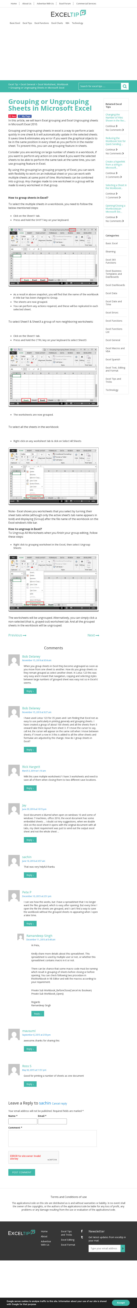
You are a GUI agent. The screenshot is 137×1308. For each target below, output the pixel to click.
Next (91, 635)
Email (42, 1115)
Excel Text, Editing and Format (115, 369)
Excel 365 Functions (111, 261)
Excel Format (68, 1244)
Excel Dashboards (115, 285)
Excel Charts (57, 23)
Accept (121, 1302)
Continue (111, 126)
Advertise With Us (45, 3)
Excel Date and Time (114, 303)
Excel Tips (27, 23)
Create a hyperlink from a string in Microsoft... (115, 164)
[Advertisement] (68, 55)
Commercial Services (86, 3)
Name (13, 1115)
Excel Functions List (114, 330)
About (44, 1236)
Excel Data (111, 293)
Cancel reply (59, 1103)
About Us (26, 3)
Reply (30, 691)
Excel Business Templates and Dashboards (114, 273)
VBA (67, 23)
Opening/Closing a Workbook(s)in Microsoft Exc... (115, 208)
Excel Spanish (113, 359)
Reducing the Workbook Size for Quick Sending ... (116, 141)
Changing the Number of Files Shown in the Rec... (116, 117)
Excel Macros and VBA (115, 350)
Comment (15, 1127)
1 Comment (112, 197)
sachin (45, 1103)
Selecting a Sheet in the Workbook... (116, 187)
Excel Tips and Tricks (113, 380)
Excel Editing (67, 1239)
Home (14, 3)
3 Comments (113, 176)
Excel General (113, 340)
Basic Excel (15, 23)
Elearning (110, 251)
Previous (15, 635)
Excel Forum (65, 3)
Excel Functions (42, 23)
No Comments (114, 129)
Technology (77, 23)
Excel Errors (112, 312)
